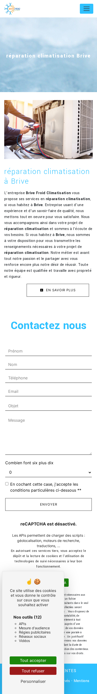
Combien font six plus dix (29, 462)
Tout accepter (33, 660)
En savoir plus (60, 290)
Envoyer (48, 504)
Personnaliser (33, 681)
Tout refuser (33, 670)
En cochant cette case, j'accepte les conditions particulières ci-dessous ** (45, 487)
